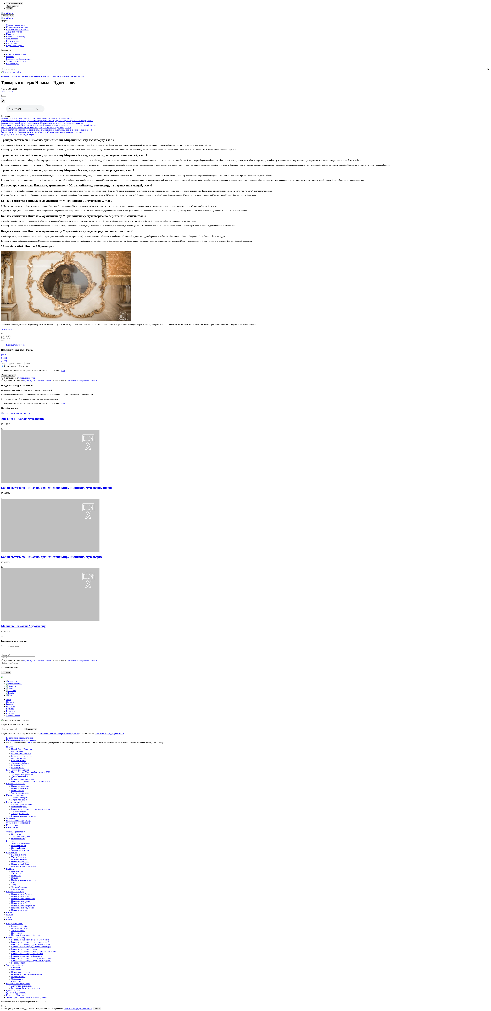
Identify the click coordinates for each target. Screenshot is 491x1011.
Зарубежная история (20, 850)
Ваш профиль (12, 6)
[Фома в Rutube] (10, 693)
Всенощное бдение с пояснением (25, 988)
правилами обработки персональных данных (59, 733)
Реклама (9, 704)
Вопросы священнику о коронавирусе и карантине (33, 951)
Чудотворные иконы (20, 793)
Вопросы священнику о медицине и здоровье (31, 960)
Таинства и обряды (14, 965)
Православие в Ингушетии (23, 905)
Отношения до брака (20, 862)
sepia (11, 91)
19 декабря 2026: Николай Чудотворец (17, 134)
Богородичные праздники (22, 779)
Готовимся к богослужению (18, 983)
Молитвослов (12, 39)
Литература (16, 873)
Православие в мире (15, 892)
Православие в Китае (20, 910)
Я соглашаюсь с (19, 378)
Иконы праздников (19, 788)
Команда (10, 709)
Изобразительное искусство (23, 880)
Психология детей (19, 807)
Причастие (16, 970)
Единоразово (10, 366)
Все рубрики (11, 43)
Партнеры (10, 713)
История (10, 841)
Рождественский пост (20, 926)
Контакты (10, 706)
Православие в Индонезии (23, 908)
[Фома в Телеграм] (11, 686)
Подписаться (31, 729)
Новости (10, 34)
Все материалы (12, 41)
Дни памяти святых (19, 777)
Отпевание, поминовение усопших (26, 974)
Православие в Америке (21, 894)
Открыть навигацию (14, 3)
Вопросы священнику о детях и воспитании (30, 809)
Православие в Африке (21, 896)
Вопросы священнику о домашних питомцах (31, 947)
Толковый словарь (19, 887)
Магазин (10, 702)
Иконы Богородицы (20, 786)
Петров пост (16, 933)
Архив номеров (13, 716)
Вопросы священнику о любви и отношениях (31, 958)
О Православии (18, 839)
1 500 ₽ (4, 358)
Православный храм (15, 795)
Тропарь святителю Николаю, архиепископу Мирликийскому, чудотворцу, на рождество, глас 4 (42, 123)
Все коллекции (12, 63)
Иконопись (16, 875)
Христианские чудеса (20, 836)
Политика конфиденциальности (20, 738)
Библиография (17, 767)
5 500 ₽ (4, 361)
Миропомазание (18, 977)
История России (18, 848)
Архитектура (17, 871)
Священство (16, 981)
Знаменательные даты (20, 843)
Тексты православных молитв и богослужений (26, 997)
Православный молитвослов (27, 76)
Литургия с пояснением (21, 986)
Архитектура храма (19, 797)
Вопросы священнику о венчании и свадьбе (30, 942)
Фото (8, 917)
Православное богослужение (18, 59)
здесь (63, 370)
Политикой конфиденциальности (82, 380)
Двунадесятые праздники (22, 774)
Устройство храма (19, 800)
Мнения (9, 915)
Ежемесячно (24, 366)
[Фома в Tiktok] (9, 688)
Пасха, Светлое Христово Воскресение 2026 (30, 772)
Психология (11, 852)
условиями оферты (26, 378)
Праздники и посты (14, 924)
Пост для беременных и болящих (25, 935)
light (3, 91)
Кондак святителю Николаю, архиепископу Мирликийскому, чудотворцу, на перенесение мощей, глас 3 (46, 130)
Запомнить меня (11, 668)
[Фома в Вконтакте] (11, 681)
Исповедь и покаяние (20, 972)
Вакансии (10, 711)
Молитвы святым (48, 76)
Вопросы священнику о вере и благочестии (30, 940)
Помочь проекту (8, 375)
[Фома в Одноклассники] (14, 684)
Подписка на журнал (15, 46)
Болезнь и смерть (18, 855)
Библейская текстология (21, 756)
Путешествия (12, 825)
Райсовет (10, 57)
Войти (18, 72)
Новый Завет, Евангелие (22, 749)
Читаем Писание (18, 761)
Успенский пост (18, 930)
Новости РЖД (12, 827)
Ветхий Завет (17, 751)
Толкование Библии (20, 763)
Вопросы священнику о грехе (24, 949)
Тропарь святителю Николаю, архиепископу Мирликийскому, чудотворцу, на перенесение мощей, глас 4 (47, 121)
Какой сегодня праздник (16, 54)
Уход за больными (19, 857)
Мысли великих (18, 889)
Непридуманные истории (17, 27)
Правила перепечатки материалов (21, 740)
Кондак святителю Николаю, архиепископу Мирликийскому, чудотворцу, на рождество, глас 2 (42, 132)
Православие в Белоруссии (23, 898)
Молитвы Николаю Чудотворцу (70, 76)
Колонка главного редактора (18, 820)
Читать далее (6, 329)
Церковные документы (16, 993)
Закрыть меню (7, 16)
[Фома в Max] (9, 695)
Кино (13, 882)
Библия (9, 747)
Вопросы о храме (18, 963)
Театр (13, 885)
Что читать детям (18, 811)
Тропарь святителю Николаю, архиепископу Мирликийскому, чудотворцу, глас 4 (36, 118)
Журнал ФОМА (8, 76)
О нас (8, 699)
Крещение (15, 967)
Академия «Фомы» (14, 32)
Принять (97, 1009)
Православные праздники (17, 770)
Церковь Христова (14, 990)
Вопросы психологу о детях (23, 816)
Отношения (11, 818)
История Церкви (18, 846)
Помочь (10, 13)
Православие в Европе (21, 903)
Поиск (9, 9)
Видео (9, 919)
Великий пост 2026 (19, 928)
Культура (10, 869)
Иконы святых (17, 790)
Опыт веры (16, 834)
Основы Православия (15, 25)
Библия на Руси (18, 765)
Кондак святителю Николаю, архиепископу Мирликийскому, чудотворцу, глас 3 (36, 127)
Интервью (10, 912)
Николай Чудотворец (15, 345)
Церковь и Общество (15, 995)
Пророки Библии (18, 758)
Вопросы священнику (15, 36)
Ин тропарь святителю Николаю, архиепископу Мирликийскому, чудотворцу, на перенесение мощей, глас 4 (48, 125)
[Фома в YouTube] (11, 691)
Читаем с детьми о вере (16, 61)
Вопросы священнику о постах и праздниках (31, 781)
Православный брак (20, 864)
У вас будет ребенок (20, 814)
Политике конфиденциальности (78, 1008)
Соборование (17, 979)
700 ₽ (3, 355)
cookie (29, 742)
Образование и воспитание (18, 823)
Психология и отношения (17, 29)
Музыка (14, 878)
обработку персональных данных (38, 380)
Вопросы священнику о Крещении (26, 956)
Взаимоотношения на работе (23, 866)
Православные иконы (15, 784)
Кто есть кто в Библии (21, 754)
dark (7, 91)
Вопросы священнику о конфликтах (27, 954)
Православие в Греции (21, 901)
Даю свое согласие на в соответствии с (50, 380)
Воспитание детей (14, 802)
